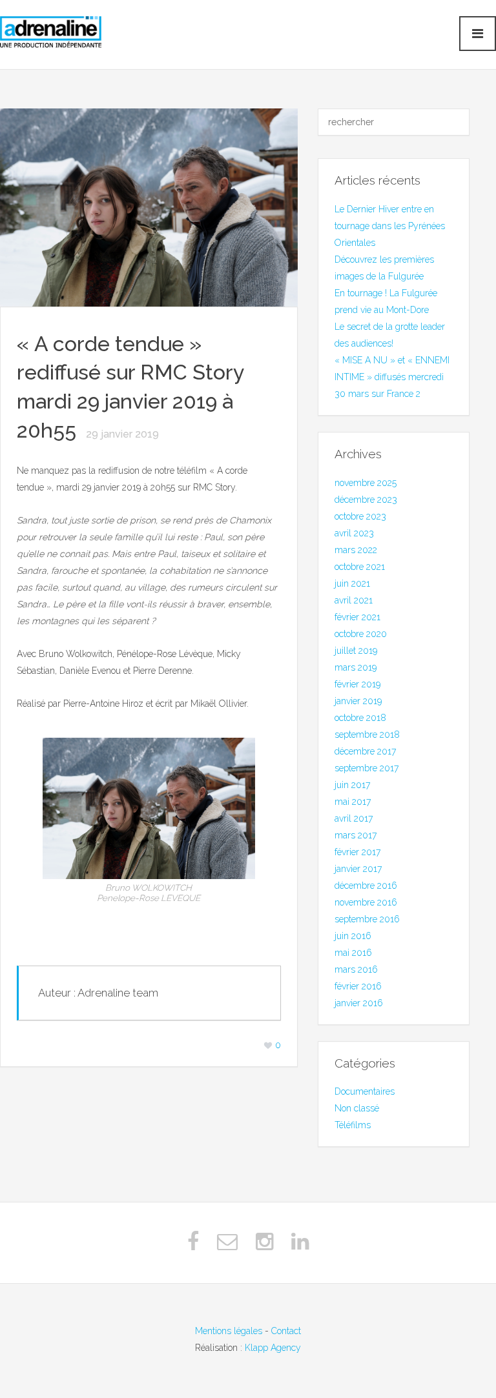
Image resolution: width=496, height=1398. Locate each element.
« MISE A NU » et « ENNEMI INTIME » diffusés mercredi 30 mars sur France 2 (392, 377)
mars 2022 (356, 550)
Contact (286, 1331)
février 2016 (358, 986)
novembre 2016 (366, 902)
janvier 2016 (359, 1003)
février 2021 (357, 617)
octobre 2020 (361, 634)
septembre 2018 (367, 734)
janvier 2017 (358, 869)
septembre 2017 (366, 768)
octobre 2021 (360, 567)
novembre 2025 (366, 483)
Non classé (357, 1108)
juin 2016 (353, 936)
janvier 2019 (358, 701)
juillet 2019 (356, 650)
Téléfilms (353, 1125)
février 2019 (357, 684)
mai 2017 (353, 801)
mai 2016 (353, 952)
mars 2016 (356, 969)
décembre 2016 (366, 885)
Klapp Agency (273, 1347)
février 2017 (357, 852)
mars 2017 (356, 835)
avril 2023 (354, 533)
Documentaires (365, 1091)
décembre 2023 (366, 499)
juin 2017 (352, 785)
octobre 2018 (360, 718)
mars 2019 (356, 667)
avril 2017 (354, 818)
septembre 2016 (367, 919)
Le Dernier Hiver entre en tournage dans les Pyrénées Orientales (390, 226)
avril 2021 (354, 600)
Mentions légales (228, 1331)
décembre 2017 (365, 751)
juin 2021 (352, 583)
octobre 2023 (360, 516)
